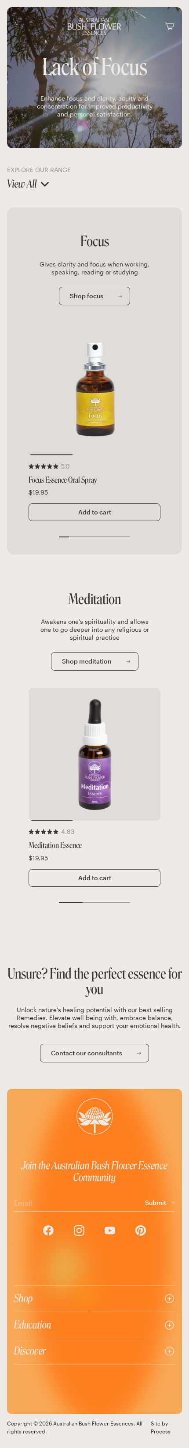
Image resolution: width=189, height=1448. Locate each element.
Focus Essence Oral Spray (63, 480)
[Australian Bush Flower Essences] (94, 26)
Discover (30, 1350)
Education (32, 1324)
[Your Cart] (169, 26)
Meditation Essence (55, 845)
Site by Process (161, 1427)
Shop (23, 1298)
